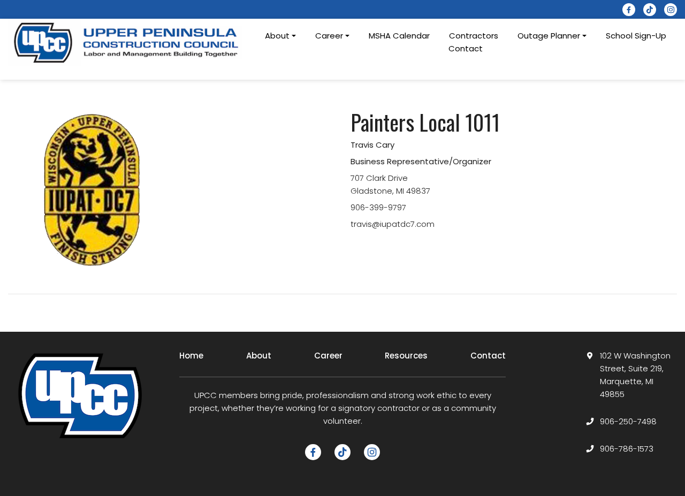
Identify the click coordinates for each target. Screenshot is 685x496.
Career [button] (329, 35)
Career (328, 355)
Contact (465, 48)
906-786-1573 (626, 448)
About (258, 355)
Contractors (473, 35)
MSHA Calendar (399, 35)
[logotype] (127, 42)
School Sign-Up (636, 35)
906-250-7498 (628, 421)
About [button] (277, 35)
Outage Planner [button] (548, 35)
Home (191, 355)
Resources (406, 355)
